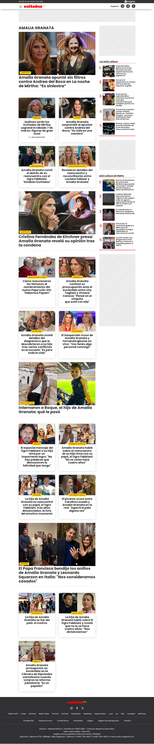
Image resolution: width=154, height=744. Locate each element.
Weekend (87, 714)
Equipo (90, 720)
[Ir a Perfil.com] (130, 2)
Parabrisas (76, 714)
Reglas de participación (108, 720)
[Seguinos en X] (133, 6)
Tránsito (127, 720)
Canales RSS (28, 720)
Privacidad (78, 720)
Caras (23, 714)
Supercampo (100, 714)
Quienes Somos (45, 720)
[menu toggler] (20, 6)
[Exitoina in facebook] (128, 6)
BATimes (142, 714)
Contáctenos (63, 720)
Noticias (32, 714)
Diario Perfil (13, 714)
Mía (122, 714)
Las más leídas (108, 61)
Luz (117, 714)
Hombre (64, 714)
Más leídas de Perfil (111, 176)
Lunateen (131, 714)
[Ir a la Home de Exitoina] (35, 7)
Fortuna (55, 714)
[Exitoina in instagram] (122, 6)
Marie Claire (44, 714)
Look (111, 714)
